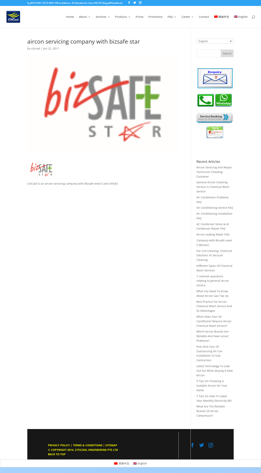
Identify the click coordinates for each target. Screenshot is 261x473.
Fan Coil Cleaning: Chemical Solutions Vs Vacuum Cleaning (214, 255)
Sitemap (111, 445)
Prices (139, 17)
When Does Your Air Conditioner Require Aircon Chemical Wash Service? (213, 321)
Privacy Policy (59, 445)
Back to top (57, 454)
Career (186, 17)
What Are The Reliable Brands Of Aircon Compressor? (210, 411)
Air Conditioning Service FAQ (214, 207)
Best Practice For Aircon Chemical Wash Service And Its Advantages (214, 306)
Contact (204, 17)
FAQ (170, 17)
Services (101, 17)
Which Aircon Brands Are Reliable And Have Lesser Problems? (212, 336)
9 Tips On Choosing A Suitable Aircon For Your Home (211, 385)
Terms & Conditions (87, 445)
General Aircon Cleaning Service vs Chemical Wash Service (212, 186)
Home (70, 17)
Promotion (155, 17)
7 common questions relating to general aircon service (212, 280)
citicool (35, 48)
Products (121, 17)
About (83, 17)
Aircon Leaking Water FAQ (212, 234)
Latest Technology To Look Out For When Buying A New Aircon (214, 370)
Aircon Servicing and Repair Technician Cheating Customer (214, 172)
